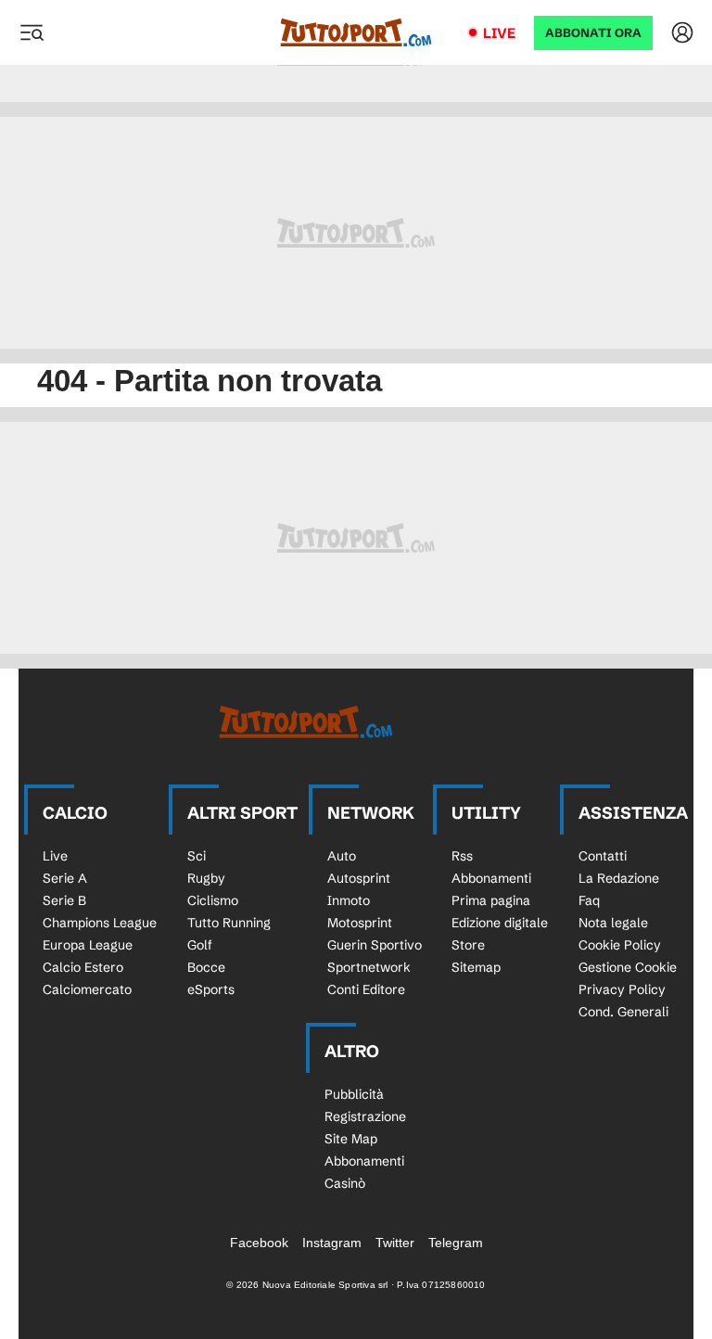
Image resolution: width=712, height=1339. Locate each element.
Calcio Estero (83, 967)
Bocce (206, 967)
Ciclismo (212, 900)
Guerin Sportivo (374, 945)
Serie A (65, 878)
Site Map (350, 1138)
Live (499, 33)
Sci (196, 856)
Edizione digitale (499, 922)
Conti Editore (366, 989)
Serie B (64, 900)
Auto (341, 856)
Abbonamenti (491, 878)
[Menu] (31, 32)
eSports (211, 989)
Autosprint (358, 878)
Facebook (259, 1242)
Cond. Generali (623, 1011)
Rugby (206, 878)
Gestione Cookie (627, 967)
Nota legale (613, 922)
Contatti (602, 856)
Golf (199, 945)
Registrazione (365, 1116)
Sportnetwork (369, 967)
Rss (462, 856)
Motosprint (359, 922)
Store (468, 945)
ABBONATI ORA (593, 33)
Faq (589, 900)
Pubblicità (354, 1094)
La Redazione (618, 878)
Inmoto (348, 900)
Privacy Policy (622, 989)
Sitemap (476, 967)
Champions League (100, 922)
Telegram (455, 1242)
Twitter (394, 1242)
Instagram (332, 1242)
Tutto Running (229, 922)
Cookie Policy (619, 945)
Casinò (344, 1183)
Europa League (88, 945)
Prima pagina (490, 900)
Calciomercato (87, 989)
